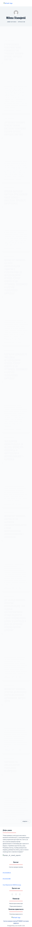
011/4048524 (7, 873)
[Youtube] (20, 894)
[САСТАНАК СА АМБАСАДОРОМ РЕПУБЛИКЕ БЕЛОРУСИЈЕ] (16, 784)
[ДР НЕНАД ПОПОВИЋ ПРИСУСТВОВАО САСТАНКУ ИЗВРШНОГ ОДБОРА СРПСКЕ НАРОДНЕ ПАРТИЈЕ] (16, 147)
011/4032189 (7, 879)
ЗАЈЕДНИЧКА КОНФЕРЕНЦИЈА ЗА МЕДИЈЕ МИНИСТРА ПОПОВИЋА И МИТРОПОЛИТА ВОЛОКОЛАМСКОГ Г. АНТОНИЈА (14, 450)
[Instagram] (16, 894)
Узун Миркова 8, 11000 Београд (12, 885)
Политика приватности (16, 914)
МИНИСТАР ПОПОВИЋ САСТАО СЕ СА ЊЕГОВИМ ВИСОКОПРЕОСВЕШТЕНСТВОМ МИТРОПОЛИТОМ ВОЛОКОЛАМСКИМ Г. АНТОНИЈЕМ (15, 526)
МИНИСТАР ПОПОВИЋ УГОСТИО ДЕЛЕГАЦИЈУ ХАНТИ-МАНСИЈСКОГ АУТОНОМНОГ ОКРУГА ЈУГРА (15, 695)
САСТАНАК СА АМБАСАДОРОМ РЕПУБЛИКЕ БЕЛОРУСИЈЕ (12, 766)
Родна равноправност (16, 906)
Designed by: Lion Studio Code (16, 925)
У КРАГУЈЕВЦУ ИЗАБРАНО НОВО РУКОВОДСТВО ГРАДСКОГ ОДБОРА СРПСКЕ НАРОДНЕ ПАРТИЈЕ (13, 52)
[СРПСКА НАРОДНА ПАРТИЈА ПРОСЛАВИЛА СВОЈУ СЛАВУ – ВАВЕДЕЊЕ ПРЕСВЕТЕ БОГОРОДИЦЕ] (16, 216)
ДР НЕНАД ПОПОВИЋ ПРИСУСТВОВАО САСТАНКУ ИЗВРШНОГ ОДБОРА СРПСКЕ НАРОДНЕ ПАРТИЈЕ (15, 128)
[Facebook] (12, 894)
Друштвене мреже (9, 41)
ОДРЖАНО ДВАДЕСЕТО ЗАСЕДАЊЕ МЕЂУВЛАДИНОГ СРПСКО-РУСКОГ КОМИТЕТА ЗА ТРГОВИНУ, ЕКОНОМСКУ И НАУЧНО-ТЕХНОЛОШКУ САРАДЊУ (16, 366)
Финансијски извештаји (16, 903)
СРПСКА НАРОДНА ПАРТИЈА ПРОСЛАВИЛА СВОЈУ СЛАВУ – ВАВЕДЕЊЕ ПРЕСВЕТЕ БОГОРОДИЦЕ (15, 197)
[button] (24, 3)
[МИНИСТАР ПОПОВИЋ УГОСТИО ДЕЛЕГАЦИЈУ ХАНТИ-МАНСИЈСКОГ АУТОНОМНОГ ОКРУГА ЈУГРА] (16, 714)
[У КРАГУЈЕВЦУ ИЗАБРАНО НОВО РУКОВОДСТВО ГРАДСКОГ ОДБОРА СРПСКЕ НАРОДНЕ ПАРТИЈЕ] (16, 72)
